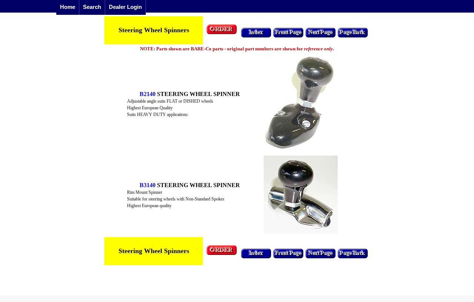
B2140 (148, 94)
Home (67, 7)
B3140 (148, 185)
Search (92, 7)
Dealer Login (125, 7)
